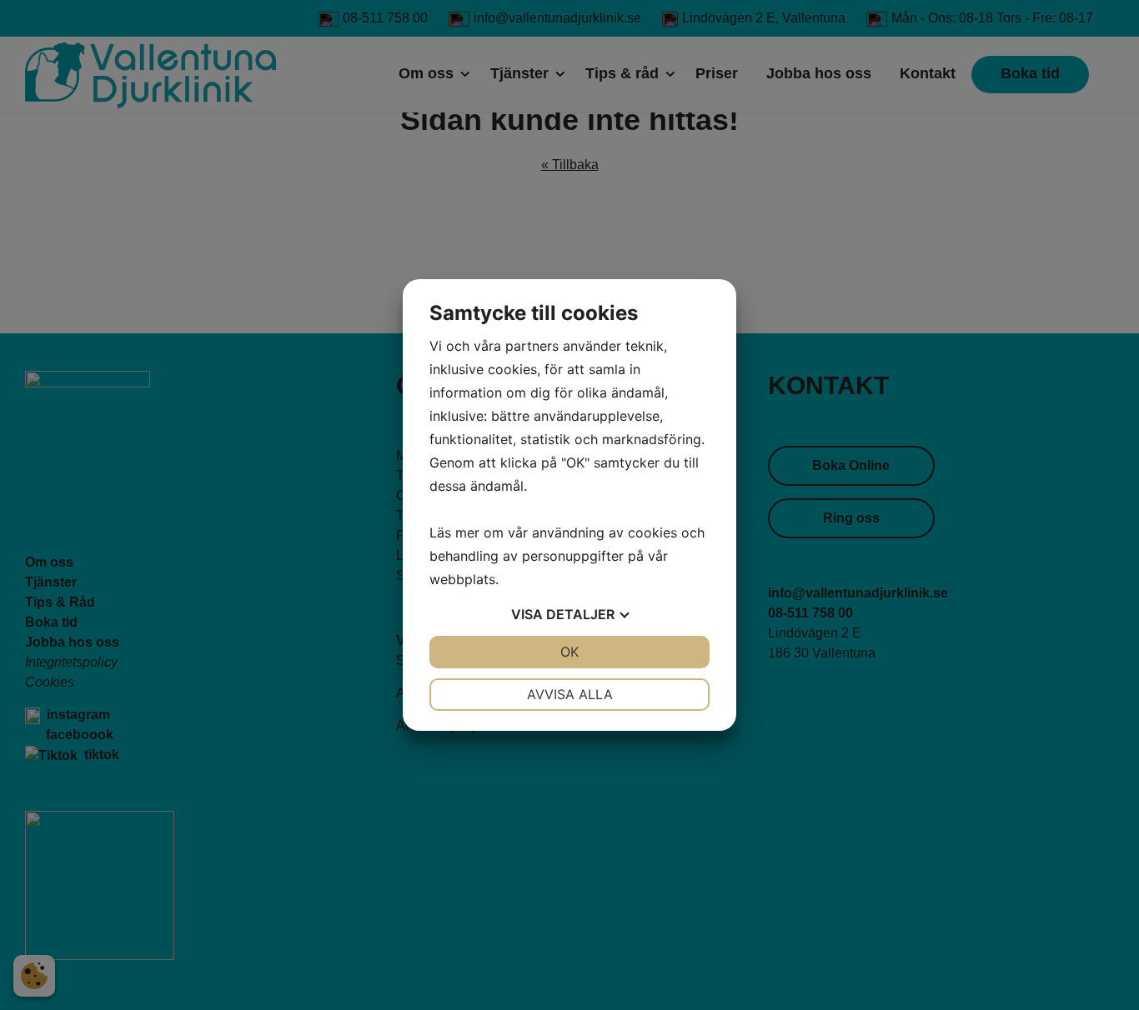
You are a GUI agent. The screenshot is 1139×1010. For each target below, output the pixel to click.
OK (569, 651)
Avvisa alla (570, 694)
